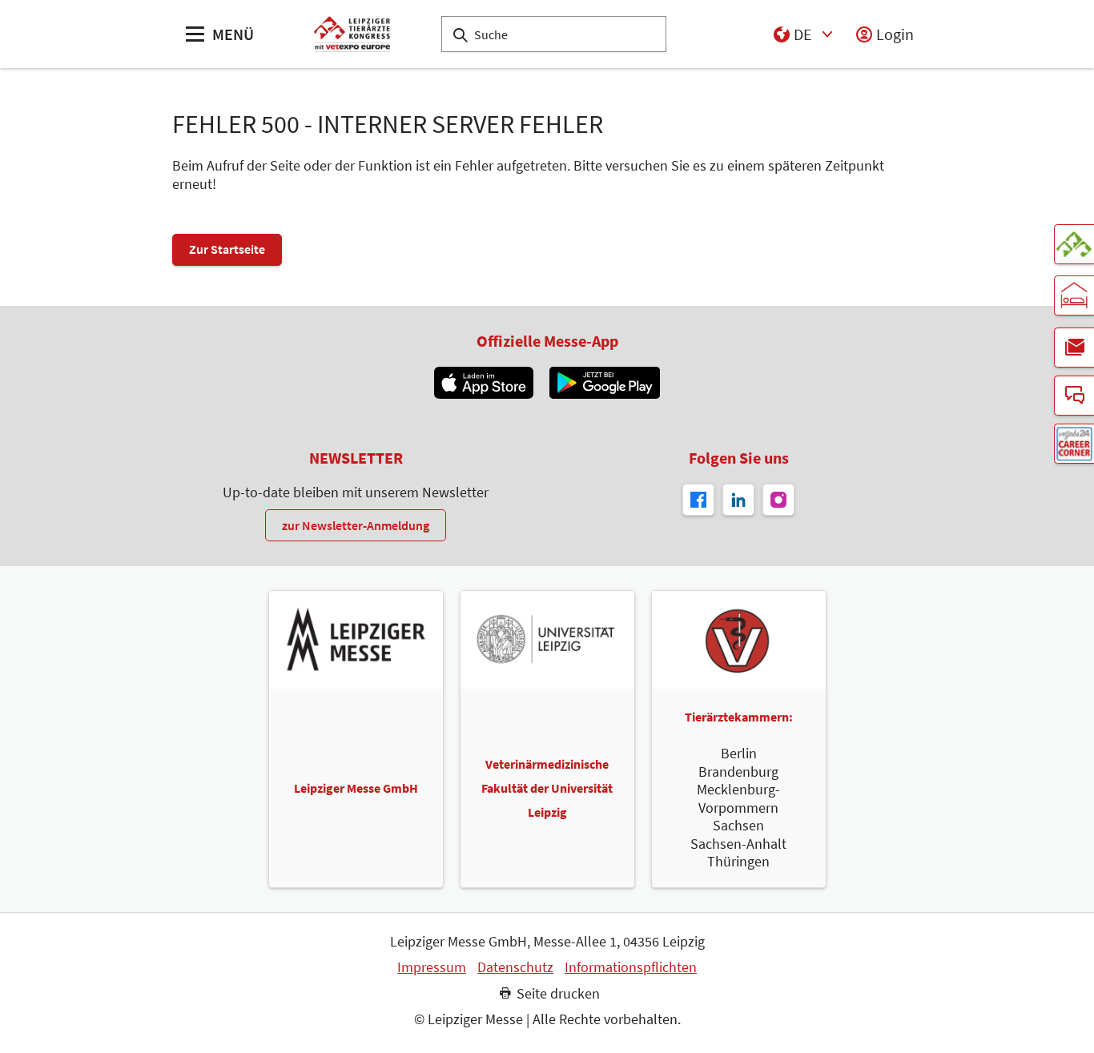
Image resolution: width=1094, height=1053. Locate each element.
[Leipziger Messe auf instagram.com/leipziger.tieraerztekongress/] (778, 500)
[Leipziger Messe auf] (738, 500)
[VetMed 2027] (1074, 244)
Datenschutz (515, 967)
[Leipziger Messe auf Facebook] (698, 500)
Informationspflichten (631, 967)
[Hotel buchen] (1074, 295)
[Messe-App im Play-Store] (604, 383)
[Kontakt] (1074, 396)
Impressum (431, 967)
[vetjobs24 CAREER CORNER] (1074, 444)
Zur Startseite (227, 249)
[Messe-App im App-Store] (483, 383)
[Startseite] (352, 34)
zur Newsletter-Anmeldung (355, 525)
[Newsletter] (1074, 348)
